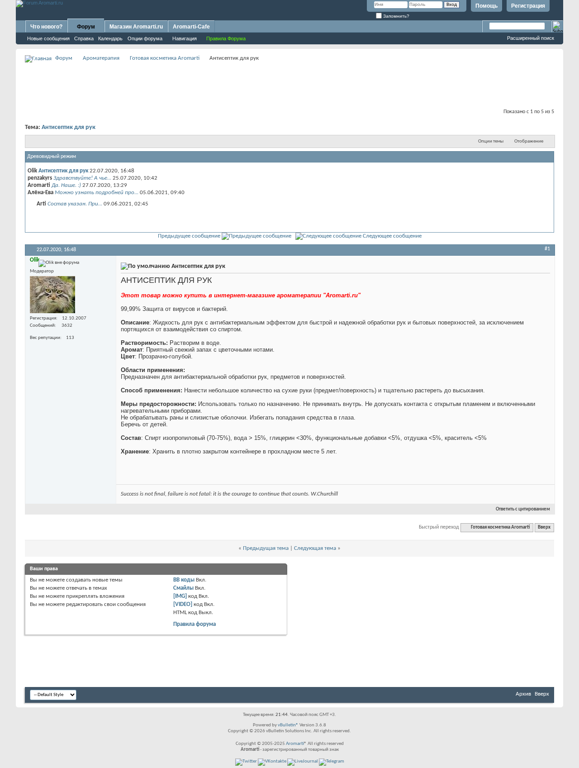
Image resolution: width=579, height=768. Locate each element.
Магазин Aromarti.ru (136, 27)
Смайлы (183, 588)
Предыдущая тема (266, 548)
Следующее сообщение (392, 236)
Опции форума (145, 38)
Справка (84, 38)
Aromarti (295, 743)
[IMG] (180, 596)
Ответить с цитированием (523, 509)
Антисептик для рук (68, 127)
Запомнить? (395, 16)
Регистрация (528, 6)
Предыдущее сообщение (189, 236)
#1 (547, 249)
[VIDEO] (182, 604)
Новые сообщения (48, 38)
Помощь (486, 6)
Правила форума (194, 624)
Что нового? (46, 27)
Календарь (110, 38)
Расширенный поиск (530, 38)
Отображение (528, 141)
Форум (86, 27)
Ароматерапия (101, 58)
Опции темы (490, 141)
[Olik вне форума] (52, 294)
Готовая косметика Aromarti (164, 58)
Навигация (184, 38)
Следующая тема (315, 548)
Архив (523, 694)
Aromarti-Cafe (191, 27)
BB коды (184, 580)
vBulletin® (288, 725)
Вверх (544, 527)
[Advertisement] (289, 84)
